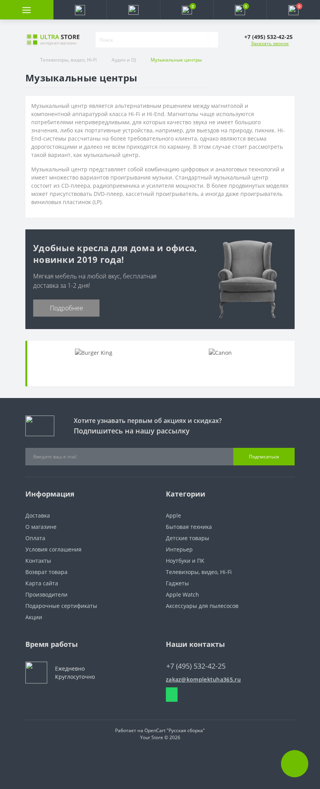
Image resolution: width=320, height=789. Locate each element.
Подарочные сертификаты (61, 605)
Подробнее (66, 308)
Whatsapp (172, 694)
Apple (173, 515)
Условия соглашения (53, 549)
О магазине (41, 526)
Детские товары (187, 538)
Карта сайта (41, 583)
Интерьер (179, 549)
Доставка (37, 515)
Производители (46, 594)
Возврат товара (46, 572)
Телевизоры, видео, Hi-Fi (68, 59)
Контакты (38, 560)
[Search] (213, 40)
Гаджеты (177, 583)
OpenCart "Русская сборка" (174, 730)
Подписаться (264, 456)
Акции (33, 617)
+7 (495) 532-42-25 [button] (196, 666)
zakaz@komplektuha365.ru (203, 679)
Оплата (35, 538)
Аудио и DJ (124, 59)
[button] (133, 9)
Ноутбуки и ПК (185, 560)
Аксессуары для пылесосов (202, 605)
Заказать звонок (270, 43)
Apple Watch (182, 594)
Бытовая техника (189, 526)
